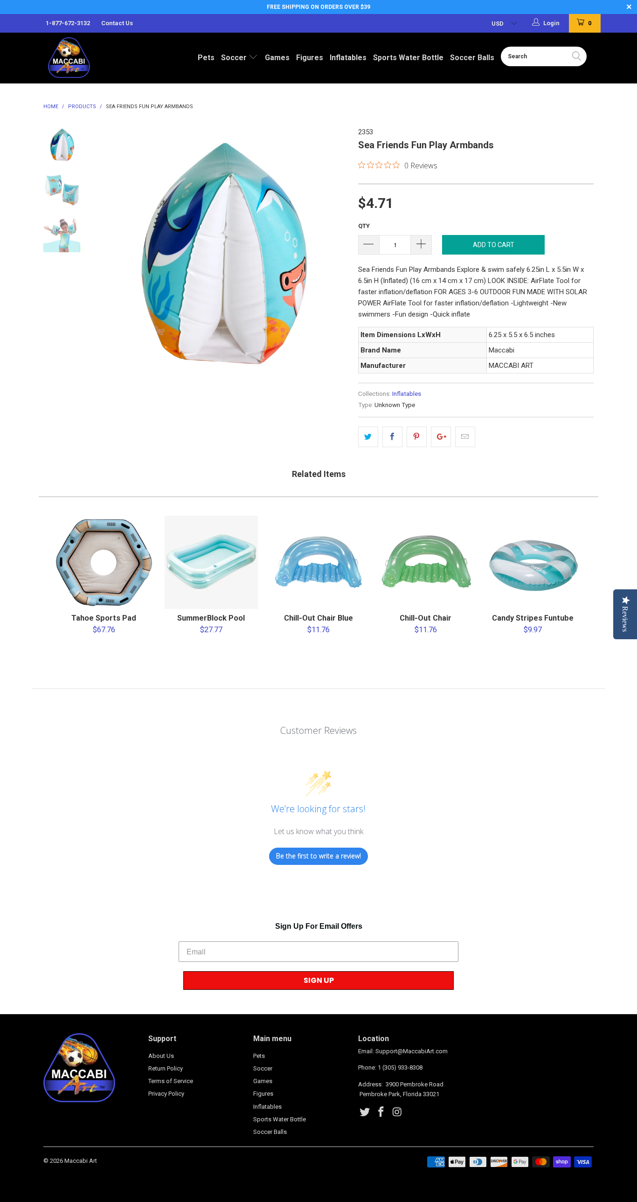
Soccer (235, 57)
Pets (206, 57)
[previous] (109, 253)
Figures (309, 57)
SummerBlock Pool (211, 562)
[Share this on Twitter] (368, 437)
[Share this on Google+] (441, 437)
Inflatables (348, 57)
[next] (335, 253)
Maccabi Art (80, 1160)
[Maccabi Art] (88, 58)
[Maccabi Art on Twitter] (365, 1112)
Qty (364, 225)
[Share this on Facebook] (392, 437)
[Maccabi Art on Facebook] (381, 1112)
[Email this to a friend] (465, 437)
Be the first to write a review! (318, 855)
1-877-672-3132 (68, 23)
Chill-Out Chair (425, 562)
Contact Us (117, 23)
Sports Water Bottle (408, 57)
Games (277, 57)
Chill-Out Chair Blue (318, 562)
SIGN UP (319, 980)
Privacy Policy (166, 1093)
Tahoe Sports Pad (104, 562)
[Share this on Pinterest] (417, 437)
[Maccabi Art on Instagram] (397, 1112)
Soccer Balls (472, 57)
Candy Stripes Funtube (533, 562)
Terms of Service (170, 1081)
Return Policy (165, 1068)
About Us (161, 1055)
